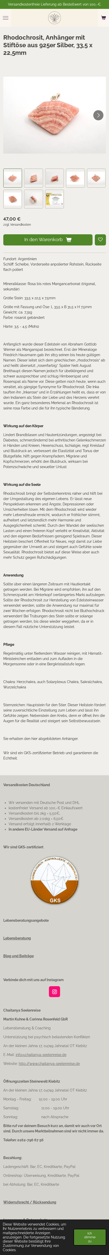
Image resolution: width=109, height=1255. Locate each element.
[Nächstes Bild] (98, 115)
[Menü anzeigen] (5, 18)
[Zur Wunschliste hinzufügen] (100, 239)
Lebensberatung (17, 938)
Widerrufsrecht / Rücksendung (29, 1202)
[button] (12, 178)
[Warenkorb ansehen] (103, 18)
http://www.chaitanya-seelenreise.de (49, 1064)
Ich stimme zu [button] (90, 1237)
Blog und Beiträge (18, 956)
